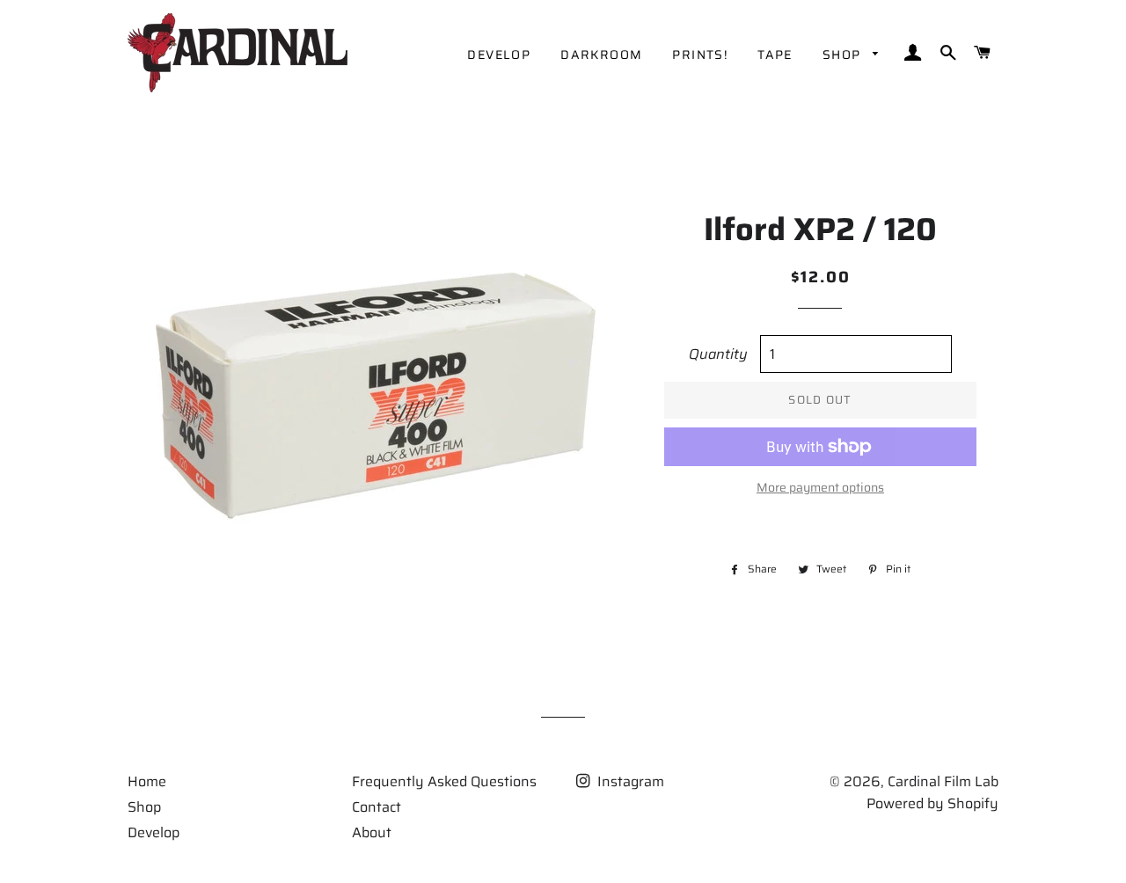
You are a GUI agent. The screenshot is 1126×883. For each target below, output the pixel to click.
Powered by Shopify (932, 803)
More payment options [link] (820, 487)
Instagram (629, 781)
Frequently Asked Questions (444, 781)
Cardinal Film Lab (943, 781)
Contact (376, 807)
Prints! (700, 54)
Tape (775, 54)
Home (147, 781)
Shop (844, 54)
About (371, 832)
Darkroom (601, 54)
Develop (498, 54)
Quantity (718, 354)
